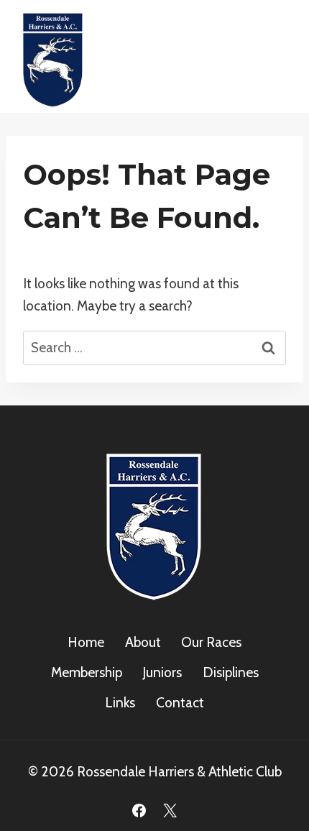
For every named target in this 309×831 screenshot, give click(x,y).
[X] (170, 810)
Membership (86, 672)
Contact (180, 702)
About (143, 642)
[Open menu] (275, 56)
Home (86, 642)
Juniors (162, 672)
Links (120, 702)
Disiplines (231, 672)
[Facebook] (138, 810)
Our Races (211, 642)
